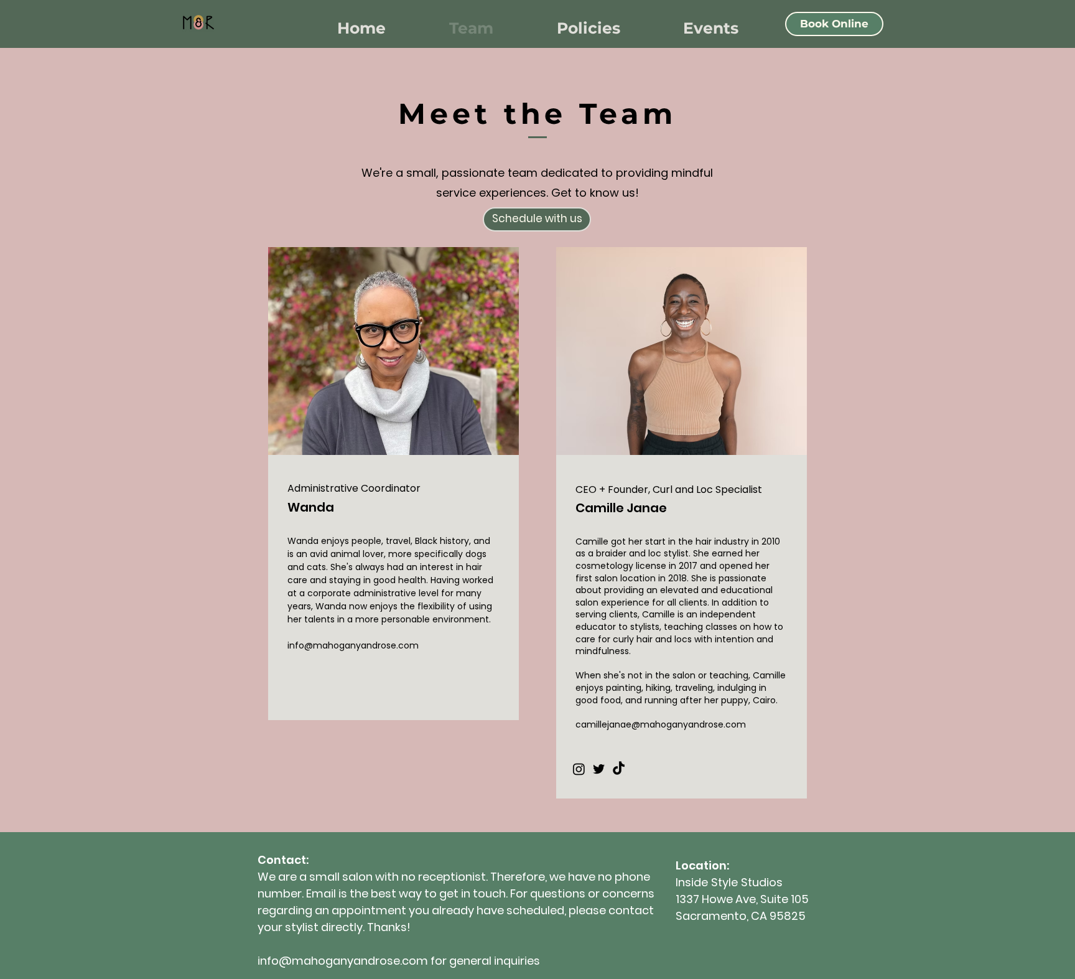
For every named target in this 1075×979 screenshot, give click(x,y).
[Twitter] (599, 769)
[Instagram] (579, 769)
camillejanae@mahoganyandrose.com (660, 724)
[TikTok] (618, 769)
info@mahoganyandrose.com (353, 645)
